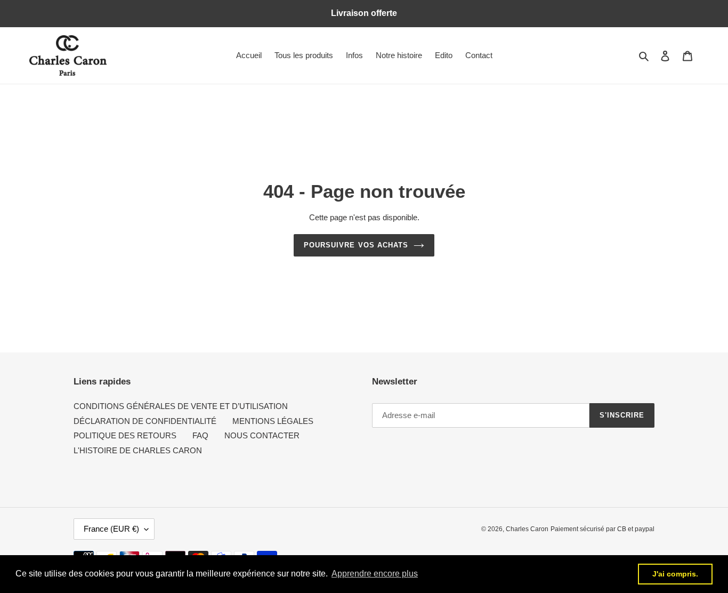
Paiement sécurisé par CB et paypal (602, 529)
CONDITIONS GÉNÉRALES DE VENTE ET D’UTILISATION (181, 406)
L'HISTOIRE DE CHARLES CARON (138, 450)
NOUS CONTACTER (262, 435)
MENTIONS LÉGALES (272, 421)
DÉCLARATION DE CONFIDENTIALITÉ (145, 421)
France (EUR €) (111, 528)
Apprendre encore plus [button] (374, 573)
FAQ (200, 435)
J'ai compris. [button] (675, 574)
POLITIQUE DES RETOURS (125, 435)
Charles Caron (527, 529)
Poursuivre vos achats (356, 245)
